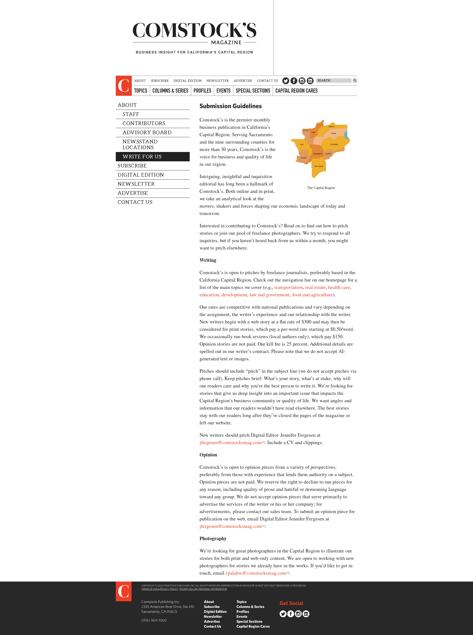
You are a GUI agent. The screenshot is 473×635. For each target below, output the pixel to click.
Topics (140, 90)
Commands (3, 631)
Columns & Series (170, 90)
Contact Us (267, 80)
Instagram (302, 81)
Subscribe (160, 80)
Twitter (285, 81)
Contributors (144, 123)
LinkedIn (310, 81)
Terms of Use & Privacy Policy (159, 588)
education (209, 294)
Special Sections (253, 90)
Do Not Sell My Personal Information (203, 588)
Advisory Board (147, 132)
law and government (269, 294)
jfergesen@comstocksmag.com (231, 442)
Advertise (243, 80)
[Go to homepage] (194, 38)
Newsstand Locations (140, 144)
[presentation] (124, 86)
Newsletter (218, 80)
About (140, 80)
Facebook (293, 81)
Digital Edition (188, 80)
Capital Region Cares (296, 90)
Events (224, 90)
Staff (131, 114)
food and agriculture (312, 294)
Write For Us (142, 156)
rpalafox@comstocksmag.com (256, 572)
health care (339, 287)
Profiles (202, 90)
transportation (288, 287)
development (234, 294)
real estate (315, 287)
